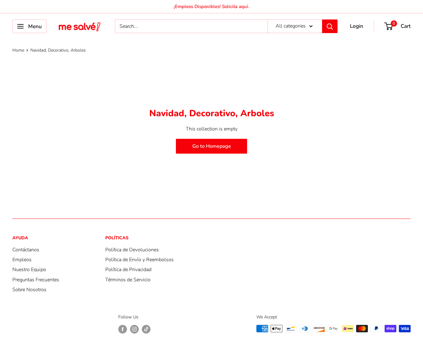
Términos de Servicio (127, 279)
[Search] (330, 26)
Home (18, 50)
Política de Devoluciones (132, 249)
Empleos (22, 259)
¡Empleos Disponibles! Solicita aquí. (211, 6)
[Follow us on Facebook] (122, 329)
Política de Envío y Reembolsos (139, 259)
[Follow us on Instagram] (134, 329)
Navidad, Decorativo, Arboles (58, 50)
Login (356, 26)
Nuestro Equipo (29, 269)
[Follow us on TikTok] (146, 329)
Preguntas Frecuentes (35, 279)
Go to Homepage (211, 146)
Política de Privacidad (128, 269)
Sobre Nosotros (29, 289)
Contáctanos (25, 249)
